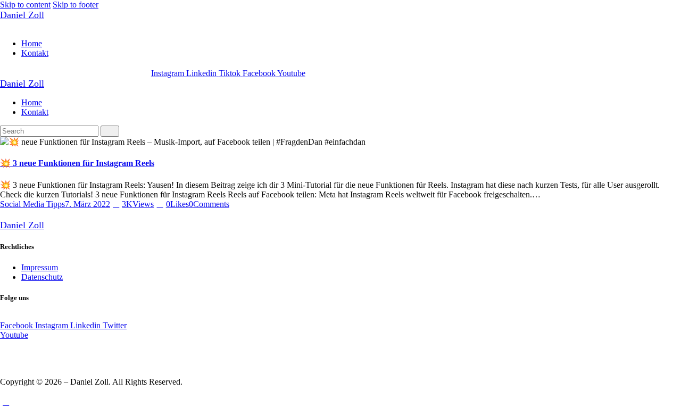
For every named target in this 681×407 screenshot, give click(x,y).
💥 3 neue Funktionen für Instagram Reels (77, 163)
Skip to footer (75, 4)
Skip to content (25, 4)
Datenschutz (42, 276)
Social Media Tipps (32, 204)
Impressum (39, 267)
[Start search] (110, 131)
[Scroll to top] (6, 401)
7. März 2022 (87, 204)
